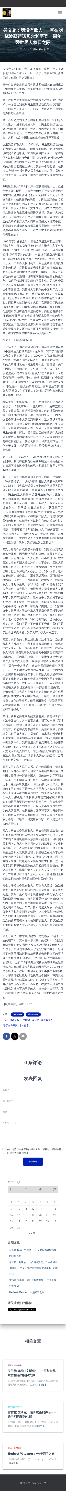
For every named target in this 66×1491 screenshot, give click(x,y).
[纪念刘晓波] (8, 12)
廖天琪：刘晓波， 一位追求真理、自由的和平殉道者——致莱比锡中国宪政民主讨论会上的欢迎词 (33, 1268)
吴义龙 (35, 1020)
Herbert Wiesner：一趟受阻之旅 (26, 1292)
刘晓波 (26, 1020)
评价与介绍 (17, 1014)
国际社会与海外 (15, 1365)
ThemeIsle (35, 1483)
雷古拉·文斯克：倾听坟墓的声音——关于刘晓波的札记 (32, 1414)
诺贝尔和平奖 (33, 1014)
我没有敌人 (47, 1020)
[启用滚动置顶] (59, 1484)
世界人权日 (16, 1020)
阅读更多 (42, 1384)
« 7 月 (32, 1233)
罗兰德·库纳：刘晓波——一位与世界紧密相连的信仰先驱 (32, 1373)
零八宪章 (24, 1025)
